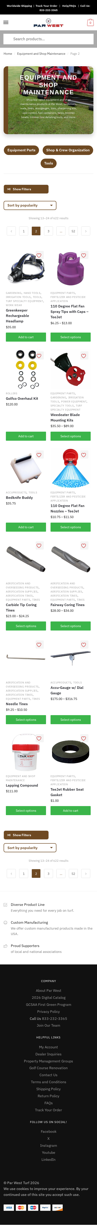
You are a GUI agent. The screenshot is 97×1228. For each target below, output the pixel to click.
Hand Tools (32, 293)
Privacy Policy (48, 1011)
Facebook (48, 1131)
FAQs (48, 1103)
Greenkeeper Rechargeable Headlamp (17, 315)
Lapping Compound (22, 785)
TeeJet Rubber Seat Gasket (67, 792)
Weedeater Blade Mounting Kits (65, 417)
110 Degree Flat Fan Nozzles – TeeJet (67, 508)
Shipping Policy (48, 1089)
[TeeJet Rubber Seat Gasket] (71, 752)
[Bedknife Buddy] (26, 468)
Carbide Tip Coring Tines (21, 607)
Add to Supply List (40, 255)
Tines (36, 599)
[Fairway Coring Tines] (71, 559)
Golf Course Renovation (48, 1068)
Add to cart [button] (26, 436)
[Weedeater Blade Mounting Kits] (71, 369)
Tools (48, 163)
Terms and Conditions (48, 1082)
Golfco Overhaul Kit (22, 398)
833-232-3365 (48, 10)
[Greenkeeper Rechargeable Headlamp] (26, 269)
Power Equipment (74, 401)
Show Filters (22, 189)
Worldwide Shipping (19, 5)
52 (73, 231)
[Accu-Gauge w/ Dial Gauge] (71, 658)
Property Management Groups (48, 1061)
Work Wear (14, 305)
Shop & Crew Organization (68, 150)
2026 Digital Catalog (48, 997)
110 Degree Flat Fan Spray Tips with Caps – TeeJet (69, 311)
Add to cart (26, 337)
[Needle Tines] (26, 658)
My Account (48, 1047)
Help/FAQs (69, 5)
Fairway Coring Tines (68, 604)
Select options (70, 337)
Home (8, 54)
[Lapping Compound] (26, 752)
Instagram (48, 1145)
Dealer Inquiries (48, 1054)
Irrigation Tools (18, 297)
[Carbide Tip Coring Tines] (26, 559)
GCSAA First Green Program (48, 1004)
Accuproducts (16, 492)
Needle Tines (17, 704)
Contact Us (48, 1075)
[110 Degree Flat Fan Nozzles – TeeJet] (71, 468)
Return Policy (48, 1096)
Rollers (11, 393)
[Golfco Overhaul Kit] (26, 369)
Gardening (13, 293)
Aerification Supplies (21, 591)
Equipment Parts (21, 150)
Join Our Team (48, 1025)
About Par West (48, 990)
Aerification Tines (19, 595)
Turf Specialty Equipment (24, 301)
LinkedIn (48, 1159)
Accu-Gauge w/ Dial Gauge (67, 690)
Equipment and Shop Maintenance (41, 54)
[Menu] (6, 22)
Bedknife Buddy (19, 497)
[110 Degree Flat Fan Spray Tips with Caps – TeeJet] (71, 269)
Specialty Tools (62, 405)
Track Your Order (46, 5)
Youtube (48, 1152)
